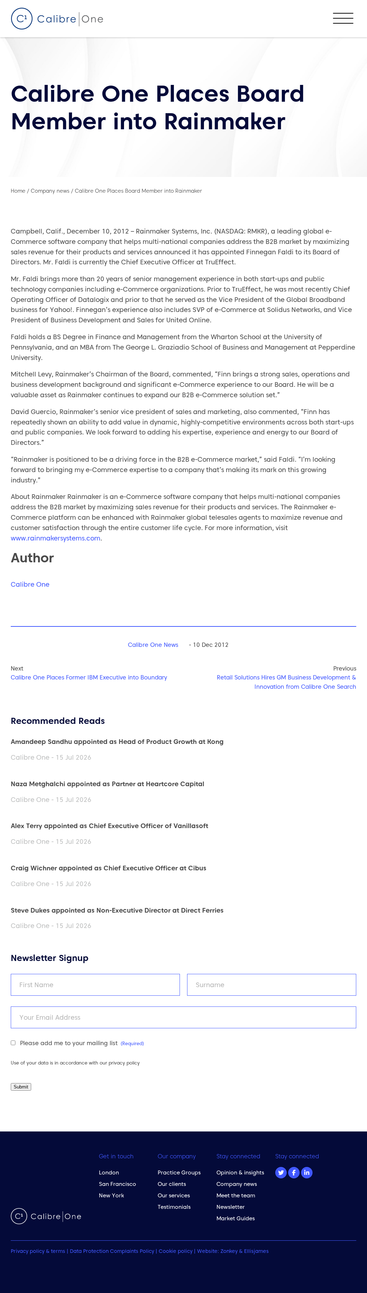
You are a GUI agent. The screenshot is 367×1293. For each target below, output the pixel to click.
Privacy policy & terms (38, 1251)
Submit (21, 1087)
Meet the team (235, 1195)
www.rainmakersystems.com (55, 538)
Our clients (172, 1184)
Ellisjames (256, 1251)
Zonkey (229, 1251)
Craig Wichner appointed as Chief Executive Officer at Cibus (108, 868)
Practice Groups (179, 1172)
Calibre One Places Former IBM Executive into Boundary (89, 677)
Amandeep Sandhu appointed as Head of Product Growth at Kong (117, 741)
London (109, 1172)
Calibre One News (153, 644)
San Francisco (117, 1184)
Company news (236, 1184)
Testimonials (174, 1206)
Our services (174, 1195)
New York (111, 1195)
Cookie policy (175, 1251)
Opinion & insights (240, 1172)
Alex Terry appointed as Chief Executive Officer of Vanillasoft (109, 826)
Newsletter (230, 1206)
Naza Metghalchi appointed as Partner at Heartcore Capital (107, 784)
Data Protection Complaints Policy (112, 1251)
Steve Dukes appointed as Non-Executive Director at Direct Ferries (117, 910)
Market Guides (235, 1218)
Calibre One (30, 584)
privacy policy (124, 1063)
